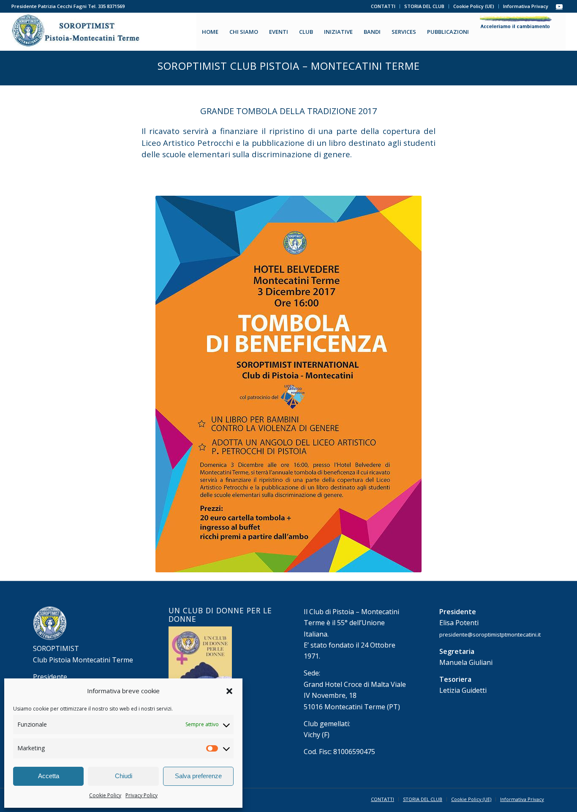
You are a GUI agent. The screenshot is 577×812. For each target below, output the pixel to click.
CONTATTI (383, 6)
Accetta (48, 775)
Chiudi (123, 775)
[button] (229, 691)
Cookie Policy (105, 795)
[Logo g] (76, 32)
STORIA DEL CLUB (424, 6)
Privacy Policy (141, 795)
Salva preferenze (198, 775)
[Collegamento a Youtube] (559, 6)
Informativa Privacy (525, 6)
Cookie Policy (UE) (473, 6)
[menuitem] (383, 6)
